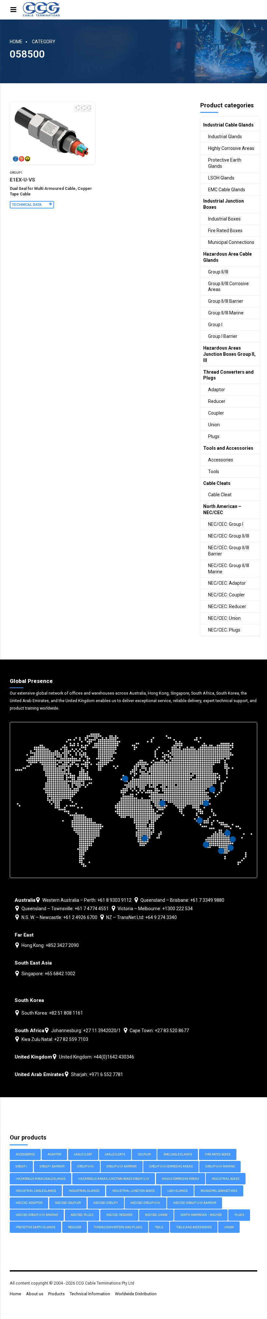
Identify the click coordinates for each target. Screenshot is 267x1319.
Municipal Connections (231, 242)
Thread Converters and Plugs (228, 375)
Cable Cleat (220, 494)
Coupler (216, 413)
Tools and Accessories (228, 448)
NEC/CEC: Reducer (227, 606)
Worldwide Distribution (136, 1293)
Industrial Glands (225, 136)
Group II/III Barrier (225, 301)
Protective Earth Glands (224, 163)
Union (214, 424)
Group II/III (218, 271)
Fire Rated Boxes (225, 230)
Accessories (220, 459)
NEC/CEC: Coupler (226, 594)
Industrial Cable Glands (228, 124)
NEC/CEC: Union (224, 618)
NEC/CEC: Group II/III (228, 536)
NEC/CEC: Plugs (224, 630)
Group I (16, 172)
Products (56, 1293)
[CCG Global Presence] (133, 800)
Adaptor (216, 389)
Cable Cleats (217, 483)
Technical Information (90, 1293)
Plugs (213, 436)
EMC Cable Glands (226, 189)
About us (34, 1293)
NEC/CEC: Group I (225, 524)
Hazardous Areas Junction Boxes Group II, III (229, 354)
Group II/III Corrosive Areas (228, 286)
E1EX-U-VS (22, 180)
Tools (213, 471)
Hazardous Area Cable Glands (227, 257)
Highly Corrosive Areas (231, 148)
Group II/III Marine (226, 312)
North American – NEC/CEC (222, 509)
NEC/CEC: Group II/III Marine (228, 568)
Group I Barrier (222, 336)
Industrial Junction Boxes (223, 204)
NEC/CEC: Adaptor (227, 583)
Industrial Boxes (224, 218)
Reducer (216, 401)
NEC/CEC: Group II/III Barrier (228, 550)
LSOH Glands (221, 177)
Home (16, 41)
